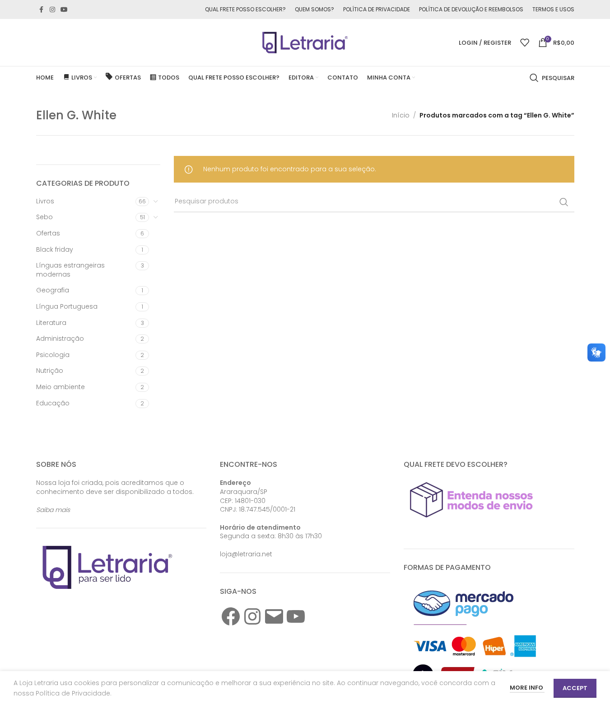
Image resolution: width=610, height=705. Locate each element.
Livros (45, 201)
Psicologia (53, 354)
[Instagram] (252, 616)
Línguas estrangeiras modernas (70, 270)
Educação (53, 403)
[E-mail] (274, 616)
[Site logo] (305, 42)
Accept (575, 688)
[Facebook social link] (41, 10)
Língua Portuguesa (67, 306)
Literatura (51, 322)
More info (527, 687)
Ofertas (48, 233)
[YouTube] (296, 616)
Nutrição (49, 370)
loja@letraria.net (246, 554)
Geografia (52, 290)
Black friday (54, 249)
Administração (60, 338)
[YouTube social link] (64, 10)
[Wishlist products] (525, 42)
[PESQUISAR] (564, 202)
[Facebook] (231, 616)
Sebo (44, 216)
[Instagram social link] (52, 10)
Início (401, 115)
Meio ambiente (60, 386)
